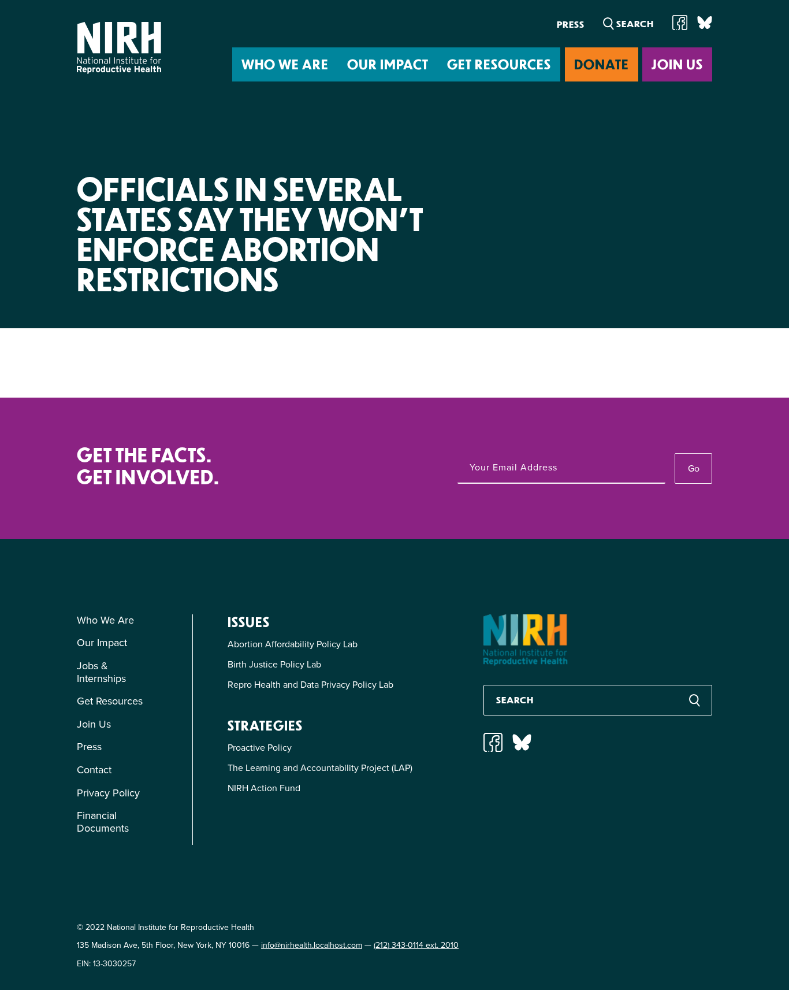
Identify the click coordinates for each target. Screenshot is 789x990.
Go (693, 468)
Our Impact (388, 63)
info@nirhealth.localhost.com (311, 945)
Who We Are (285, 63)
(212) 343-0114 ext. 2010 (416, 945)
